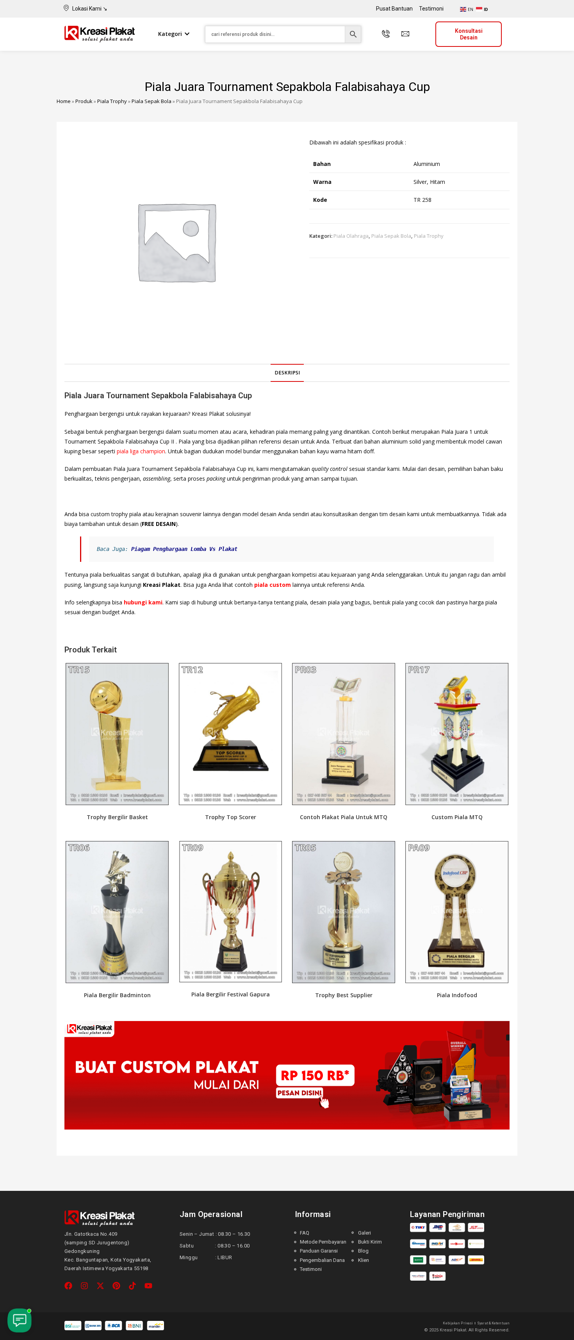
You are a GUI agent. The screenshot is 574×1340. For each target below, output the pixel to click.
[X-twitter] (100, 1286)
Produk (84, 101)
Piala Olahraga (351, 235)
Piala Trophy (112, 101)
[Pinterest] (116, 1286)
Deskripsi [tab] (287, 372)
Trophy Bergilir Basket (117, 817)
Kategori (170, 33)
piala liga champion (141, 451)
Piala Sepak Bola (151, 101)
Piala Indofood (457, 995)
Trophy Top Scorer (230, 817)
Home (64, 101)
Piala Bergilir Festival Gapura (230, 994)
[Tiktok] (132, 1286)
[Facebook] (68, 1286)
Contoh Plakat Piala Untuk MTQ (343, 817)
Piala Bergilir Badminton (117, 995)
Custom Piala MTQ (457, 817)
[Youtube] (148, 1286)
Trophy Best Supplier (344, 995)
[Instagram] (84, 1286)
